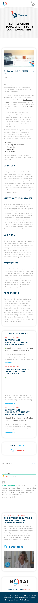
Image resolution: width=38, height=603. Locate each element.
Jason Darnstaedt (8, 485)
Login (34, 463)
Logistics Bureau (27, 106)
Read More (9, 363)
